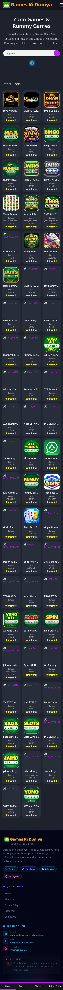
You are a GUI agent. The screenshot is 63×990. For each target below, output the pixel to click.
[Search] (57, 53)
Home (7, 893)
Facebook (30, 869)
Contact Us (9, 916)
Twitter (12, 869)
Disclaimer (9, 910)
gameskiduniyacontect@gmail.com (27, 935)
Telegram (49, 869)
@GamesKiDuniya (18, 949)
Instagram (14, 876)
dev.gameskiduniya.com (22, 942)
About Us (8, 899)
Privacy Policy (10, 905)
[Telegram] (32, 63)
